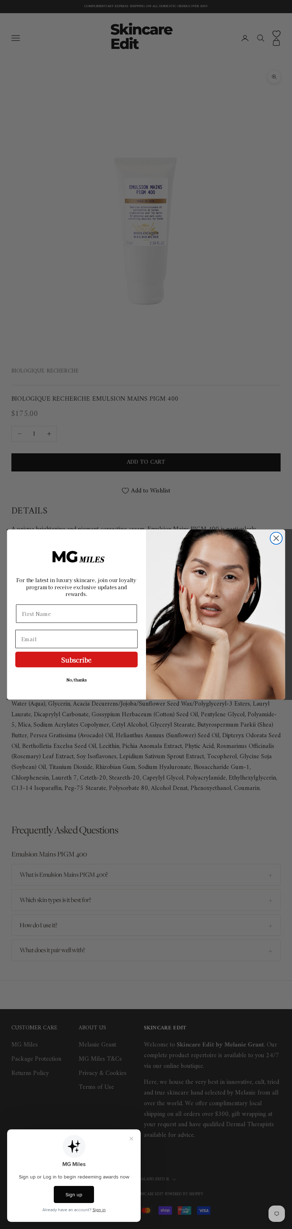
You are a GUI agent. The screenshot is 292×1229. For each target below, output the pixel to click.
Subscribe (76, 659)
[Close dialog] (276, 538)
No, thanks (77, 680)
